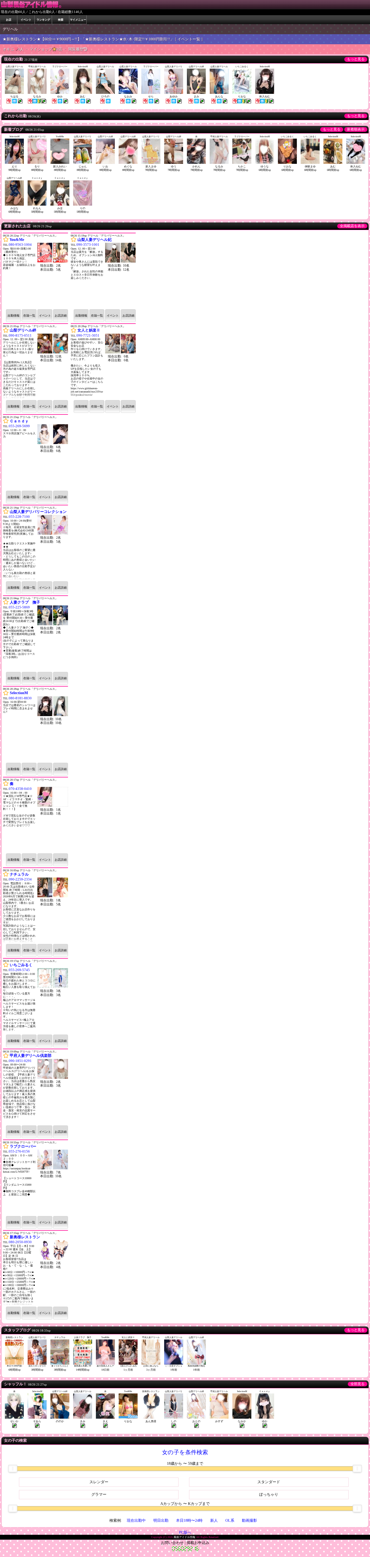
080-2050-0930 (20, 1242)
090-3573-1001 (87, 245)
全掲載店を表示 (352, 226)
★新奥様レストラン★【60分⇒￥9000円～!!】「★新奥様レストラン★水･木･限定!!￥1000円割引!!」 (88, 39)
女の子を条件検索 (185, 1452)
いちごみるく (21, 965)
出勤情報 (14, 315)
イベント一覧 (188, 39)
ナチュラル (19, 874)
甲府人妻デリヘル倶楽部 (30, 1056)
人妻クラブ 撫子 (25, 602)
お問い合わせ (172, 1543)
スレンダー (98, 1482)
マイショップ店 (46, 49)
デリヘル (10, 29)
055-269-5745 (19, 970)
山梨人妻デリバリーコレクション (38, 512)
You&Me (16, 240)
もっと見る (356, 59)
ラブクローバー (23, 1146)
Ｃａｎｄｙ (19, 421)
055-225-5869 (19, 607)
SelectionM (19, 693)
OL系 (229, 1520)
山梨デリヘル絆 (23, 330)
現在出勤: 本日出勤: (51, 358)
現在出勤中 (136, 1520)
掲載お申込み (198, 1543)
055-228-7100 (19, 517)
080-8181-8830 (20, 698)
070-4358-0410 (20, 789)
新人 (214, 1520)
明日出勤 (160, 1520)
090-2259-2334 (20, 879)
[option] (35, 777)
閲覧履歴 (75, 49)
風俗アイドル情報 (184, 1537)
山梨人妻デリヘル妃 (94, 240)
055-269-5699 (19, 426)
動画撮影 (249, 1520)
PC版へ (185, 1532)
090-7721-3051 (87, 335)
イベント (45, 315)
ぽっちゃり (268, 1494)
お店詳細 (61, 315)
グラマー (98, 1494)
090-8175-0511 (20, 335)
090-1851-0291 (20, 1061)
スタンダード (268, 1482)
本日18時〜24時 (189, 1520)
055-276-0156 (19, 1151)
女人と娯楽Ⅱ (88, 330)
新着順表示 (356, 129)
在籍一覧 (29, 315)
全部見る (357, 1384)
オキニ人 (14, 49)
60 (20, 12)
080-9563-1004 (20, 245)
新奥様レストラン (25, 1237)
